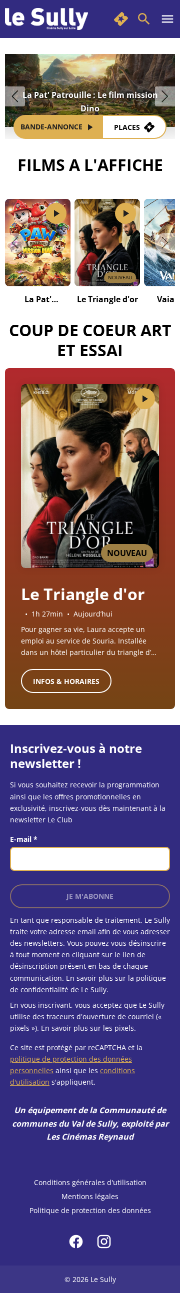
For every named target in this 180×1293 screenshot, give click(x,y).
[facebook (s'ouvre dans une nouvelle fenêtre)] (76, 1242)
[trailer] (56, 213)
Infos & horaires (66, 681)
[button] (15, 243)
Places (127, 127)
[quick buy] (121, 19)
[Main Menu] (167, 18)
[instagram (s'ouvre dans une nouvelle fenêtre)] (104, 1242)
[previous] (15, 96)
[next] (165, 96)
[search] (144, 19)
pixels (124, 1028)
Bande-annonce (51, 126)
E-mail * (24, 839)
